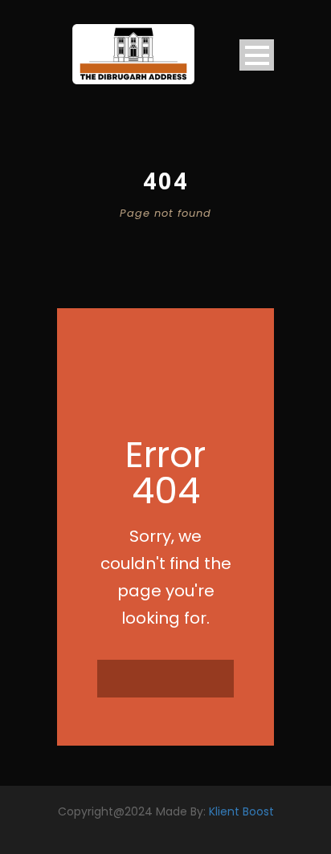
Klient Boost (241, 811)
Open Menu (256, 55)
